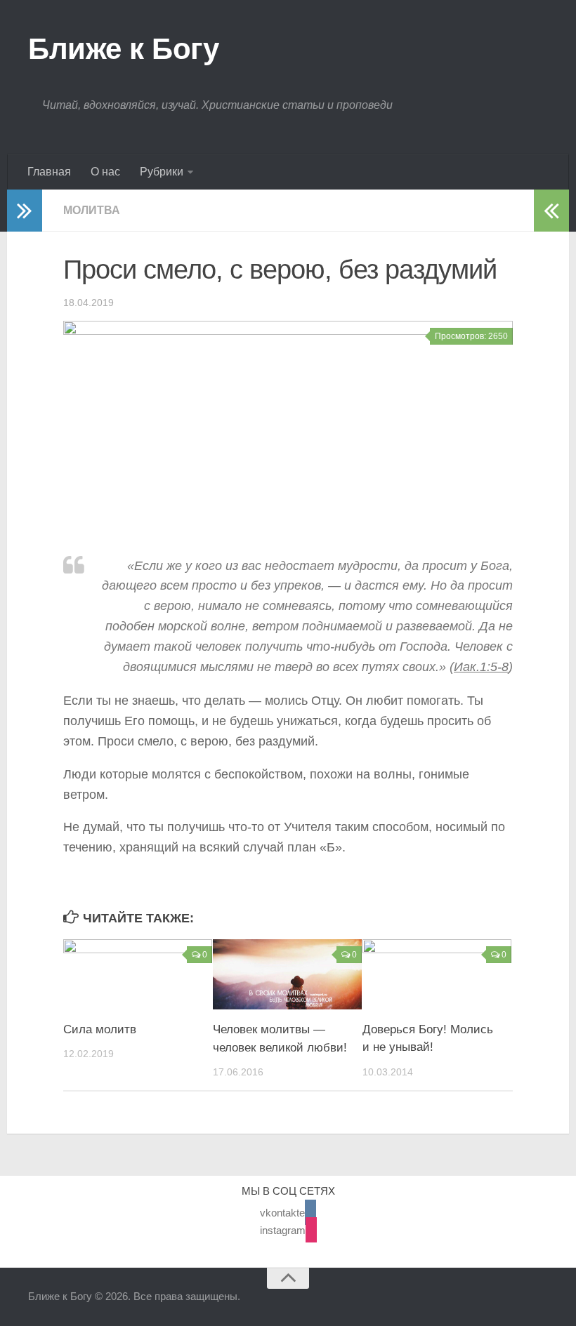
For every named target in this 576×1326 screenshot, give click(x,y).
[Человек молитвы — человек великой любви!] (287, 974)
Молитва (91, 210)
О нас (105, 172)
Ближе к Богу (123, 48)
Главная (49, 172)
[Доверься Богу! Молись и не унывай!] (436, 974)
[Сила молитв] (137, 974)
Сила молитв (99, 1029)
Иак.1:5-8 (481, 667)
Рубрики (161, 172)
